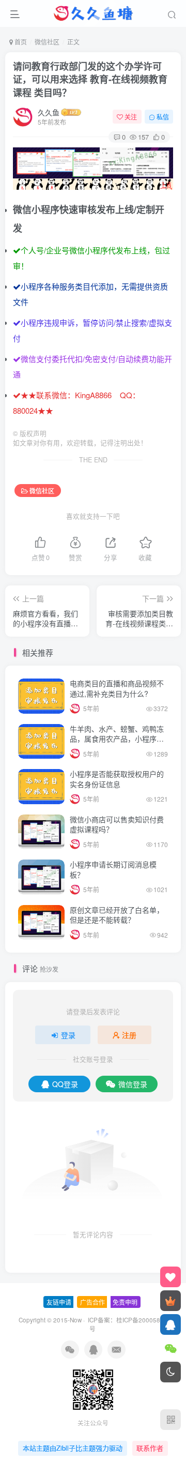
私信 (163, 116)
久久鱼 (48, 112)
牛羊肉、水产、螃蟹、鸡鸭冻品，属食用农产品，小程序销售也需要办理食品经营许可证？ (117, 744)
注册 (129, 1035)
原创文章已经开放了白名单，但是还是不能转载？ (117, 915)
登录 (68, 1035)
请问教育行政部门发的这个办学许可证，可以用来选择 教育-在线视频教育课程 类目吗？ (90, 79)
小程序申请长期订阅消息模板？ (113, 869)
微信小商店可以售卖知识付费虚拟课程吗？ (117, 824)
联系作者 (149, 1448)
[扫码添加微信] (170, 1348)
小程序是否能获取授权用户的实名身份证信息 (117, 779)
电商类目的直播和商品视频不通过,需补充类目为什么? (117, 688)
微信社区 (47, 41)
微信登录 (132, 1084)
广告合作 (92, 1302)
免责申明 (125, 1302)
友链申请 (59, 1302)
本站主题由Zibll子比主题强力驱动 (72, 1448)
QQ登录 (65, 1084)
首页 (20, 41)
